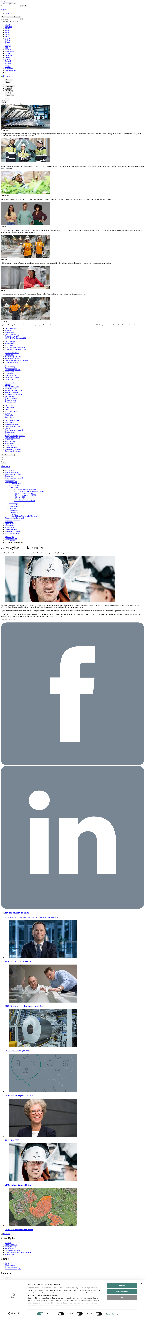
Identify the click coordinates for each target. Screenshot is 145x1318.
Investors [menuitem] (9, 90)
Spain (7, 65)
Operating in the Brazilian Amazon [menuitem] (16, 360)
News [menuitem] (7, 409)
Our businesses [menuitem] (10, 432)
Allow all (122, 1285)
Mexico (7, 53)
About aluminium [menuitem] (11, 334)
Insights (3, 9)
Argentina (8, 27)
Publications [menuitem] (9, 439)
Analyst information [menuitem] (11, 392)
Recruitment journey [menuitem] (12, 377)
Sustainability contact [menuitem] (12, 362)
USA (7, 72)
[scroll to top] (2, 465)
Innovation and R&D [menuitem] (12, 336)
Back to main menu (8, 455)
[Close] (4, 100)
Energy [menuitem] (8, 82)
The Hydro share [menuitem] (10, 388)
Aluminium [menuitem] (9, 80)
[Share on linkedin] (72, 908)
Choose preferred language (10, 21)
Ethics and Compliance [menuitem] (13, 451)
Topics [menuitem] (7, 413)
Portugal (8, 61)
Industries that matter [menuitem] (12, 424)
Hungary (8, 46)
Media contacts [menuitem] (10, 407)
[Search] (22, 19)
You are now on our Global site (11, 17)
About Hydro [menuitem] (10, 95)
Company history (11, 539)
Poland (7, 59)
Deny (122, 1298)
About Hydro (5, 467)
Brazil (7, 32)
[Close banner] (141, 1283)
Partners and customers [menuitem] (12, 449)
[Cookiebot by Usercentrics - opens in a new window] (13, 1313)
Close (3, 463)
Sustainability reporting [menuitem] (13, 357)
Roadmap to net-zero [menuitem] (12, 358)
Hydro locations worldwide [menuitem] (14, 430)
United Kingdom (10, 70)
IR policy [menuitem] (8, 385)
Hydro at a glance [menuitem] (11, 411)
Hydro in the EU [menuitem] (10, 441)
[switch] (61, 1313)
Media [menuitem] (8, 93)
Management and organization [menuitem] (15, 436)
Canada (7, 34)
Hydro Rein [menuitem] (9, 345)
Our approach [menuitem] (9, 355)
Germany (8, 44)
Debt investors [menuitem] (10, 396)
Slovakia (8, 63)
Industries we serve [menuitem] (11, 332)
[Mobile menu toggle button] (7, 99)
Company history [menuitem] (11, 434)
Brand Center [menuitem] (9, 417)
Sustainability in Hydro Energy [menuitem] (15, 349)
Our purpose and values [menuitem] (13, 426)
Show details (110, 1314)
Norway (8, 57)
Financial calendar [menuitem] (11, 398)
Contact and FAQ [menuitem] (11, 379)
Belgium (8, 30)
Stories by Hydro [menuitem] (11, 447)
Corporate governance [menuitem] (12, 438)
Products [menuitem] (8, 330)
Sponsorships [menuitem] (9, 445)
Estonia (7, 38)
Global (7, 25)
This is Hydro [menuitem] (9, 422)
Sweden (8, 67)
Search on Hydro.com (8, 4)
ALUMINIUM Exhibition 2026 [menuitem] (16, 338)
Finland (7, 40)
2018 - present (10, 540)
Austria (7, 29)
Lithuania (8, 49)
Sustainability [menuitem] (10, 86)
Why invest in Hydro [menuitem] (12, 387)
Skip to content (7, 2)
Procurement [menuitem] (9, 443)
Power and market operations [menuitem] (15, 347)
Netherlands (9, 55)
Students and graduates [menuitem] (12, 370)
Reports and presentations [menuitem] (13, 390)
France (7, 42)
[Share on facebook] (72, 765)
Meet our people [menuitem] (10, 375)
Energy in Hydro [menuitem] (10, 343)
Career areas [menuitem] (9, 373)
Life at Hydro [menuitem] (9, 372)
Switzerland (9, 69)
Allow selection (122, 1291)
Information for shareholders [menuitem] (14, 394)
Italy (6, 48)
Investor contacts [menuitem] (10, 400)
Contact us (8, 13)
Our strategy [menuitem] (9, 428)
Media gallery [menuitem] (9, 415)
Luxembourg (9, 51)
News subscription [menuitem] (11, 402)
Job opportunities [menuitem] (11, 368)
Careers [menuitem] (8, 88)
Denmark (8, 36)
